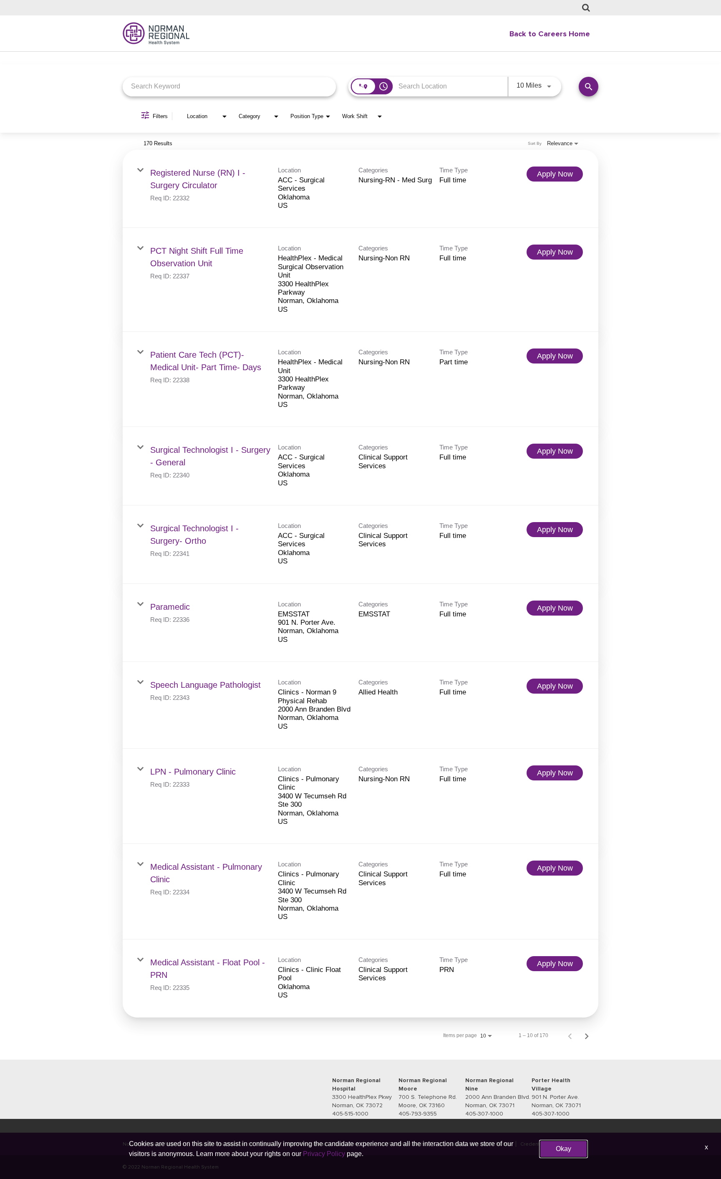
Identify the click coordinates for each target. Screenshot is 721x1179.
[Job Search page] (586, 8)
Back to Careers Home (549, 34)
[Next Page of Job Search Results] (586, 1035)
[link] (360, 189)
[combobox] (229, 86)
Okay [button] (563, 1148)
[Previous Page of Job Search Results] (570, 1035)
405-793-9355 (417, 1113)
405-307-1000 (484, 1113)
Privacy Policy (324, 1153)
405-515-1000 (350, 1113)
